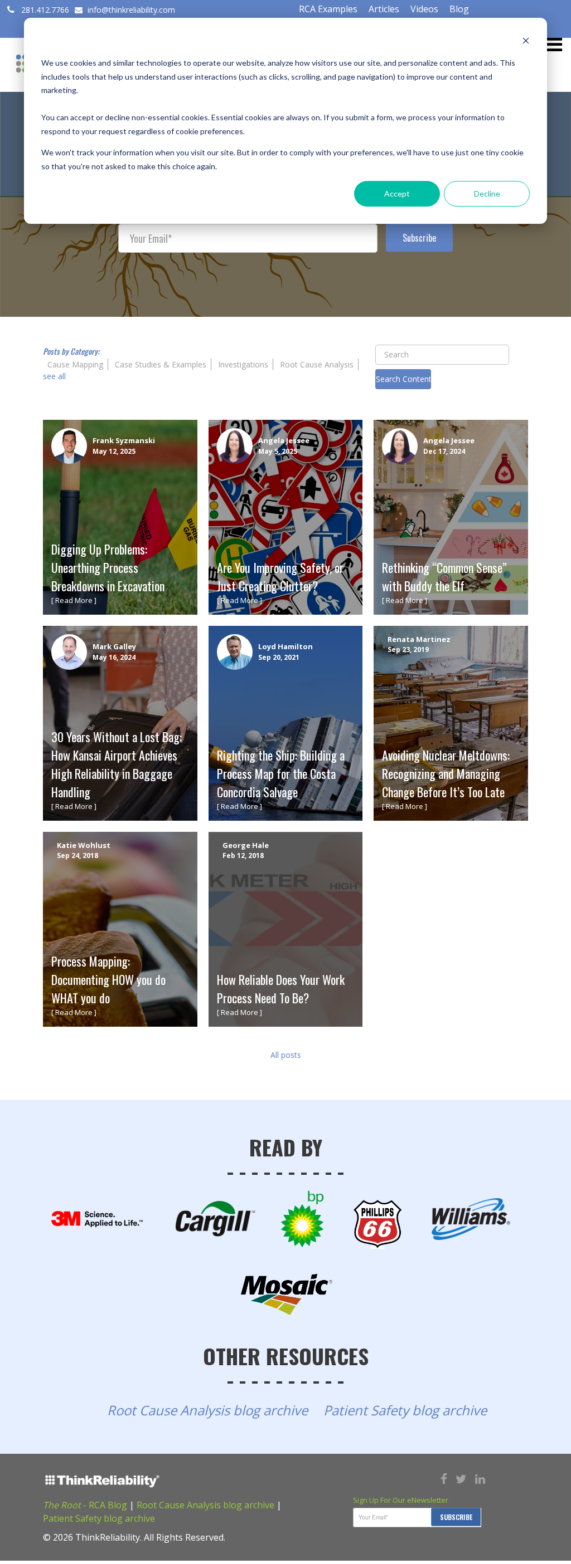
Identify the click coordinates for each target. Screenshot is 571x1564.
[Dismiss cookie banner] (526, 42)
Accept (397, 193)
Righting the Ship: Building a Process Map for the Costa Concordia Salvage (281, 773)
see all (54, 376)
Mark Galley (114, 646)
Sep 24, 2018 (77, 855)
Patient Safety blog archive (405, 1410)
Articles (384, 9)
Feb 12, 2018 (243, 855)
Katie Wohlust (83, 845)
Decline (487, 193)
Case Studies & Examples (160, 364)
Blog (459, 9)
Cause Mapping (75, 364)
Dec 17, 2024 (444, 451)
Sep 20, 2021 (278, 657)
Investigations (243, 364)
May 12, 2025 (114, 451)
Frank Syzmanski (124, 440)
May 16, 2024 (114, 657)
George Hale (245, 845)
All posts (285, 1055)
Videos (424, 9)
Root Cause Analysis (317, 364)
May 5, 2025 (277, 451)
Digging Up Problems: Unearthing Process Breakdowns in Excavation (107, 567)
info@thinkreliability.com (130, 9)
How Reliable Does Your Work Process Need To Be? (281, 988)
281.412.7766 (45, 9)
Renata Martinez (419, 639)
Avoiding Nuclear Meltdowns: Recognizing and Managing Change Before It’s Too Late (446, 773)
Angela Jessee (283, 440)
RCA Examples (328, 9)
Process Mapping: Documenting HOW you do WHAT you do (108, 979)
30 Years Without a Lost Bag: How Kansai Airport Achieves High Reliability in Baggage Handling (116, 764)
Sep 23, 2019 (408, 649)
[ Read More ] (73, 600)
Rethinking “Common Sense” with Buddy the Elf (444, 576)
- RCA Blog (85, 1505)
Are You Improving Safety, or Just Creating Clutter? (280, 576)
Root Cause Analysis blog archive (207, 1410)
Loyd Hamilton (285, 646)
